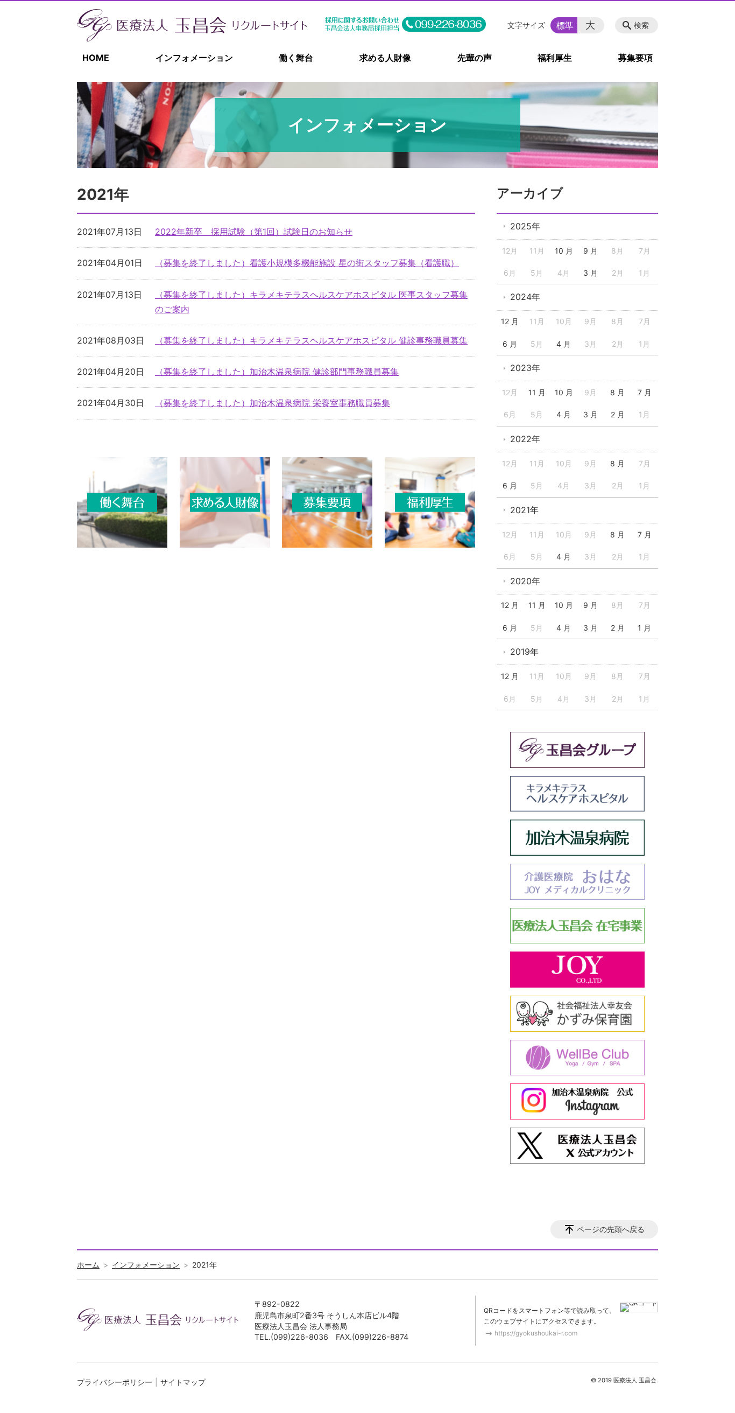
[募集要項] (327, 544)
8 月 (617, 392)
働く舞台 (296, 57)
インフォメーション (194, 57)
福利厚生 (555, 57)
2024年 (525, 296)
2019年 (524, 651)
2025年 (525, 226)
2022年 (525, 438)
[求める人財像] (225, 544)
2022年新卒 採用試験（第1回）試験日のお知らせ (253, 231)
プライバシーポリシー (114, 1382)
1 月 (644, 627)
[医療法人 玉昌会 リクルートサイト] (192, 25)
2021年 (524, 510)
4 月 (563, 343)
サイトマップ (183, 1382)
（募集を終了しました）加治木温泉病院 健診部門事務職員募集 (277, 371)
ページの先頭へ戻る (611, 1229)
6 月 (510, 343)
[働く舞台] (122, 544)
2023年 (525, 367)
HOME (95, 57)
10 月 (564, 250)
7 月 (645, 392)
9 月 (590, 250)
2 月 (618, 414)
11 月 (537, 392)
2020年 (525, 581)
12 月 (510, 321)
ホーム (88, 1264)
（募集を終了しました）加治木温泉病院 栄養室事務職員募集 (272, 402)
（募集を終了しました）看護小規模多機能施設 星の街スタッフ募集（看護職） (307, 262)
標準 (565, 25)
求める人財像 (385, 57)
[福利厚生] (430, 544)
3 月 (590, 272)
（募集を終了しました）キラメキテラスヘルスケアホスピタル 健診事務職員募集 (311, 340)
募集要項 (635, 57)
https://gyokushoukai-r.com (535, 1333)
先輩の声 (474, 57)
